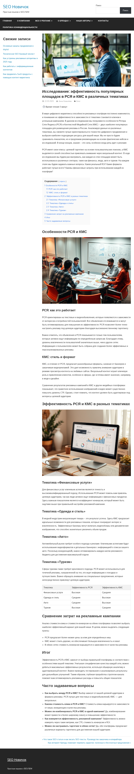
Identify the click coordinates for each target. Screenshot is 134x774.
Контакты (103, 21)
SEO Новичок (16, 6)
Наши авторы (83, 21)
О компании (23, 21)
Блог (78, 101)
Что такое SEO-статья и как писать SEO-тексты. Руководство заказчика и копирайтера (82, 739)
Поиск (98, 5)
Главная (7, 21)
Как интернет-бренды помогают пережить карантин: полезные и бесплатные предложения (88, 742)
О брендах (63, 21)
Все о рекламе (42, 21)
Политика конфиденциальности (20, 27)
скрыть (62, 181)
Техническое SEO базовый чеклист (19, 54)
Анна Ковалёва (65, 101)
